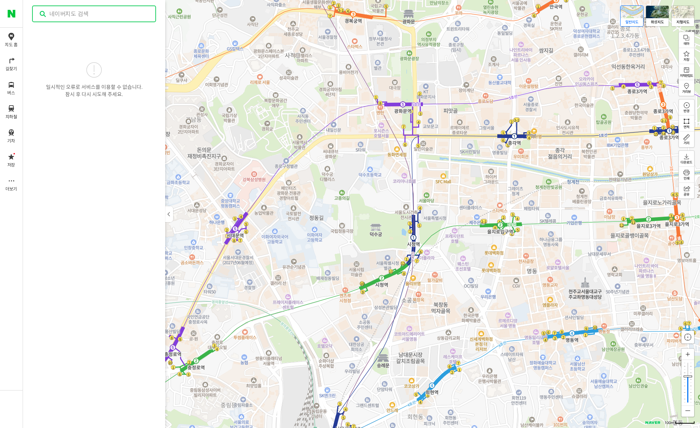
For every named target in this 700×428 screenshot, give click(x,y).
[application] (361, 214)
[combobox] (94, 13)
